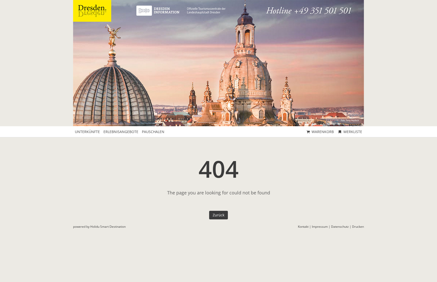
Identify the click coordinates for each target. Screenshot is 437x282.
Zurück (218, 215)
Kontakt (303, 226)
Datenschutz (340, 226)
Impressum (320, 226)
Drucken (358, 226)
